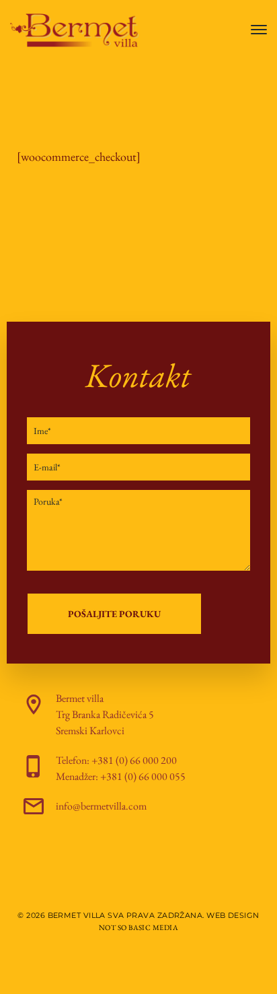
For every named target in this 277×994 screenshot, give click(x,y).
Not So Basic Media (138, 927)
